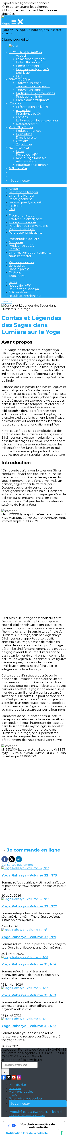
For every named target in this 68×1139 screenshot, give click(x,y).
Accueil (21, 55)
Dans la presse (26, 137)
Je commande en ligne (33, 850)
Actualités (23, 110)
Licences (15, 1088)
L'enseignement (27, 66)
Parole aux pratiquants (32, 100)
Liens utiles (24, 134)
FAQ (19, 76)
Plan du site (17, 1085)
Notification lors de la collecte (27, 1133)
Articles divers (26, 161)
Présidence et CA (28, 113)
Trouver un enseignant (33, 86)
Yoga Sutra (24, 144)
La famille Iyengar (29, 62)
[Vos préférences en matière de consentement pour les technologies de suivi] (61, 1132)
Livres (20, 151)
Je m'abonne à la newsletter (21, 1060)
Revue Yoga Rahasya (31, 158)
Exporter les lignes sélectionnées (25, 3)
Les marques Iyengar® (32, 69)
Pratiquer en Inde (29, 96)
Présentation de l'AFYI (32, 107)
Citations (22, 141)
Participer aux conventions (35, 93)
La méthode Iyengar (31, 59)
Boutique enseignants (32, 165)
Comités (22, 117)
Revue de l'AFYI (27, 154)
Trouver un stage (29, 83)
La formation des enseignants (37, 120)
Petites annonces (28, 130)
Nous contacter (27, 124)
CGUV (13, 1095)
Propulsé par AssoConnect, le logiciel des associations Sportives (35, 1113)
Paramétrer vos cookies (25, 1098)
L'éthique (23, 72)
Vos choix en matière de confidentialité (37, 1125)
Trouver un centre (29, 89)
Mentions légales (21, 1091)
